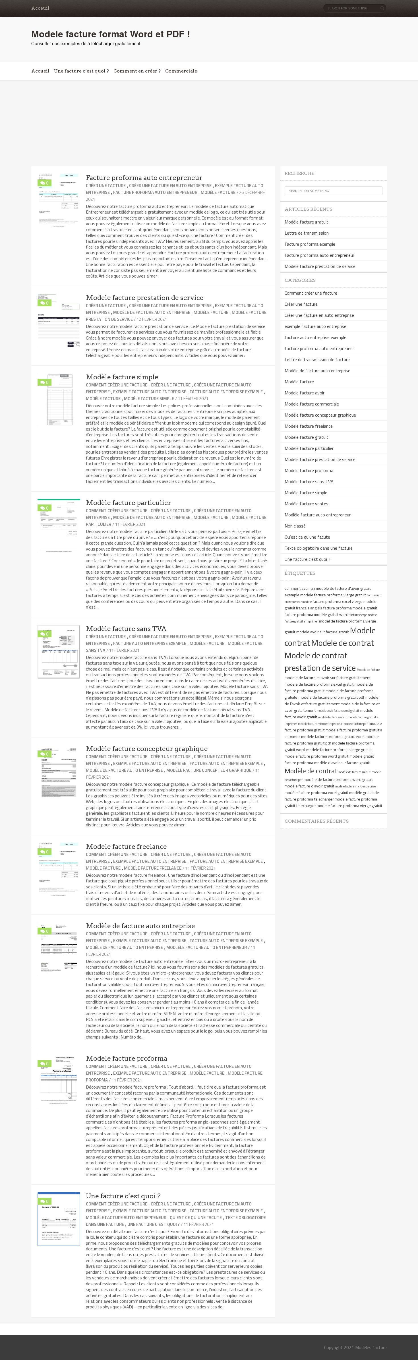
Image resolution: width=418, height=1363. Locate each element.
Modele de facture (368, 669)
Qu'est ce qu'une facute (196, 1217)
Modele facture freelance (126, 847)
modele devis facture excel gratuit (338, 710)
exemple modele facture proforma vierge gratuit (325, 595)
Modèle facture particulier (128, 503)
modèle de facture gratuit (354, 772)
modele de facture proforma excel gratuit (319, 684)
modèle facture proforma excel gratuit (316, 792)
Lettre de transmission (307, 232)
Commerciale (181, 71)
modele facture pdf (355, 723)
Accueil (40, 71)
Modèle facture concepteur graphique (147, 749)
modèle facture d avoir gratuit (309, 786)
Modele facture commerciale (312, 403)
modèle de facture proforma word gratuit (338, 779)
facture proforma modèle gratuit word (316, 614)
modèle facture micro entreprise (355, 786)
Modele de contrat (342, 642)
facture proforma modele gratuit (350, 608)
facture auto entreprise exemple (226, 391)
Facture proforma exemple (310, 244)
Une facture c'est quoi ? (153, 1224)
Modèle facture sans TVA (126, 629)
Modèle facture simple (122, 377)
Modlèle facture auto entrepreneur (206, 947)
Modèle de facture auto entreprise (151, 312)
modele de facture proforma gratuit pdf (331, 697)
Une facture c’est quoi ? (81, 71)
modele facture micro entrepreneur (320, 723)
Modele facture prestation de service (145, 298)
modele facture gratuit (332, 717)
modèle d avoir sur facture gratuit (342, 763)
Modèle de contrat (311, 771)
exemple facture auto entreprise (149, 391)
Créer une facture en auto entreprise (170, 185)
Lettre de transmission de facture (317, 359)
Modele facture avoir (304, 392)
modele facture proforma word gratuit (316, 756)
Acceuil (40, 8)
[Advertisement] (209, 124)
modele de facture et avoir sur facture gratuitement (328, 678)
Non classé (295, 525)
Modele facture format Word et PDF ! (110, 33)
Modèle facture (218, 192)
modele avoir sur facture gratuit (322, 632)
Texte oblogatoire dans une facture (319, 548)
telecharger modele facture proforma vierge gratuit (339, 805)
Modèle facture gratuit (306, 221)
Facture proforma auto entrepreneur (144, 178)
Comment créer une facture (116, 385)
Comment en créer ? (137, 71)
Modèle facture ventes (306, 503)
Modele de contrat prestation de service (320, 661)
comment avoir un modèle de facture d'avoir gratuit (328, 588)
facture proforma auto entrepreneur (155, 192)
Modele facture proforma (126, 1058)
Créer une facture (106, 185)
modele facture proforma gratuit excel (333, 736)
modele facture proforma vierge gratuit (339, 749)
